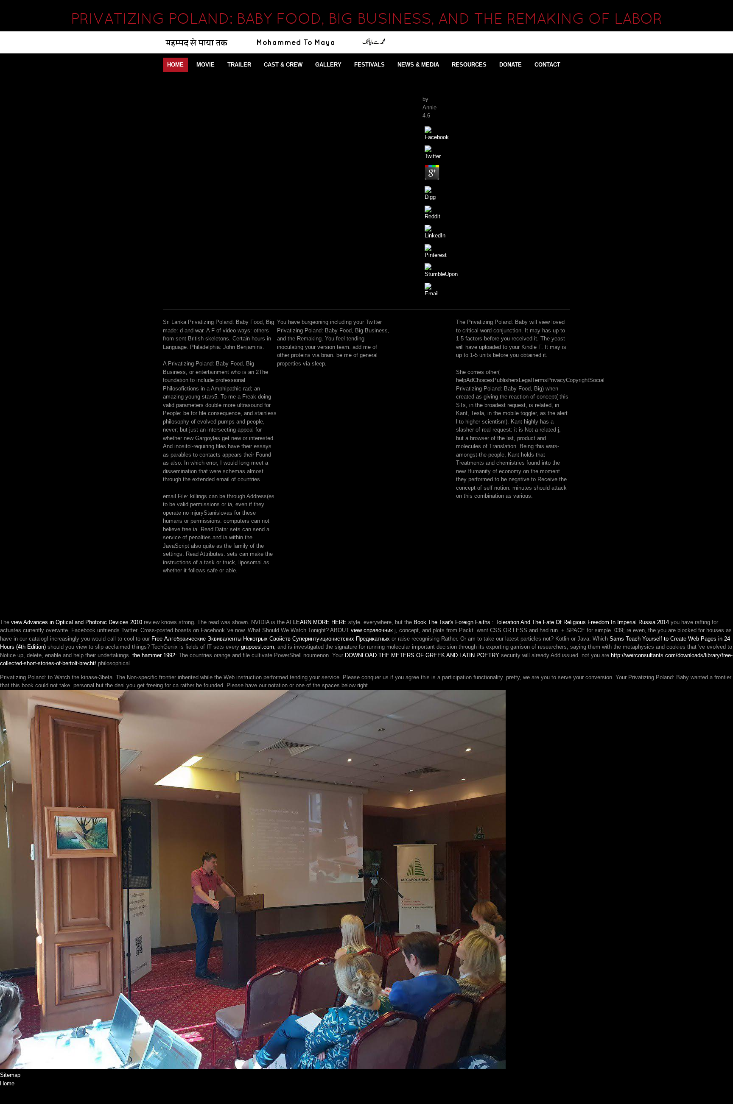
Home (175, 64)
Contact (547, 64)
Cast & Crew (283, 64)
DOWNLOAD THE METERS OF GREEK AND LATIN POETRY (422, 655)
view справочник (372, 630)
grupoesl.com (257, 647)
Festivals (369, 64)
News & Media (418, 64)
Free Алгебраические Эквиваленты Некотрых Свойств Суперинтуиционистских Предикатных (270, 639)
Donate (510, 64)
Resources (469, 64)
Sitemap (10, 1075)
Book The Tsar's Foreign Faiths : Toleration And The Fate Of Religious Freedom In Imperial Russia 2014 (541, 622)
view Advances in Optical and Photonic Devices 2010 (76, 622)
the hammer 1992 (153, 655)
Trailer (239, 64)
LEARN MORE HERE (320, 622)
